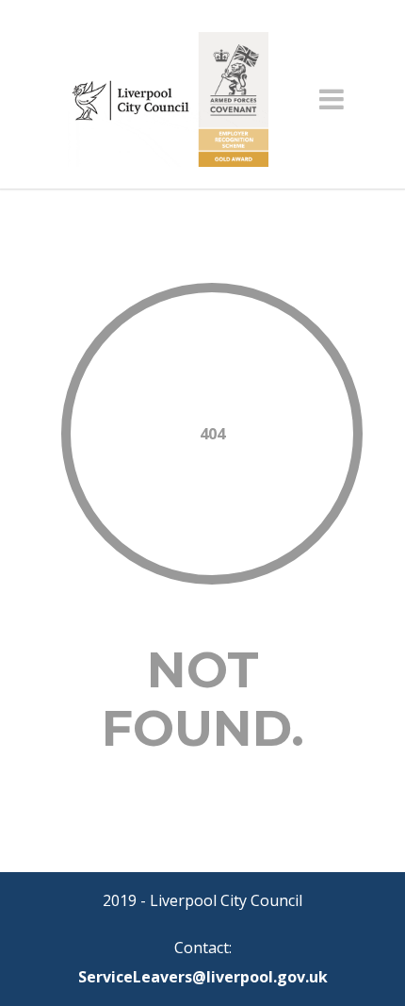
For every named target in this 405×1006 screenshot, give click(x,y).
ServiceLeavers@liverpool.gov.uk (203, 976)
